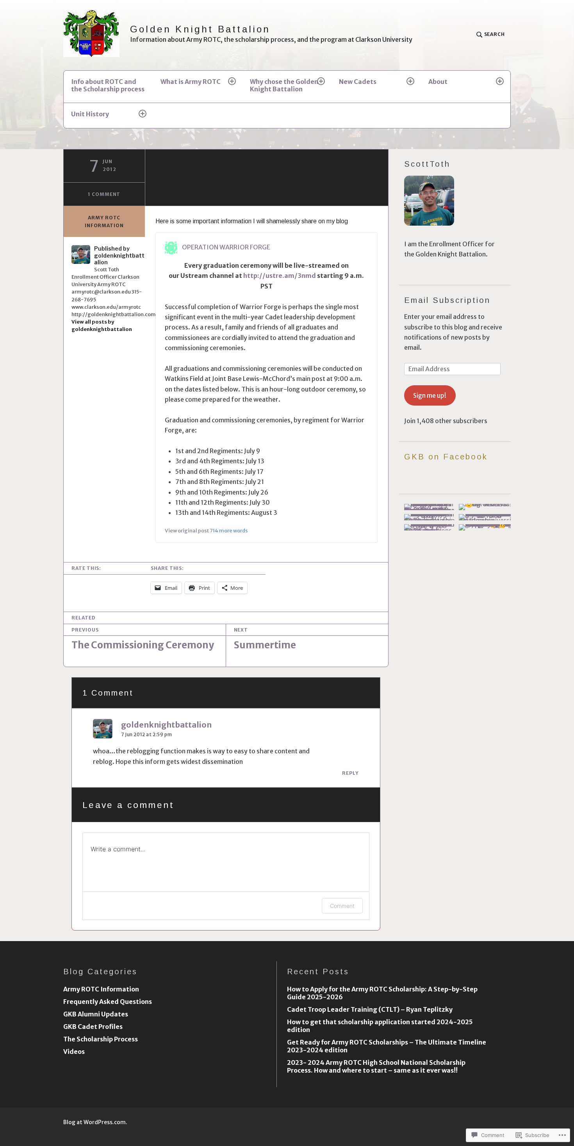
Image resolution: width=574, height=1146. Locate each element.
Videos (74, 1051)
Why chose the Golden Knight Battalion (284, 85)
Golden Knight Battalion (200, 29)
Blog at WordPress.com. (95, 1122)
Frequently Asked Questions (107, 1001)
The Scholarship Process (100, 1039)
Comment (342, 905)
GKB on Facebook (446, 456)
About (437, 81)
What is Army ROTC (190, 81)
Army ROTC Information (104, 221)
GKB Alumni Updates (95, 1014)
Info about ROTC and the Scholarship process (107, 85)
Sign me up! (429, 395)
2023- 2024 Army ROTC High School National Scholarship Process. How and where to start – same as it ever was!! (376, 1066)
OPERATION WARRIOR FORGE (226, 247)
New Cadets (357, 81)
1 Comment (104, 194)
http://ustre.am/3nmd (279, 275)
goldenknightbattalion (166, 725)
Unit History (90, 114)
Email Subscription (447, 300)
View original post (187, 530)
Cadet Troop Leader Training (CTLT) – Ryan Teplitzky (370, 1009)
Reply (350, 773)
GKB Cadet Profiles (93, 1026)
